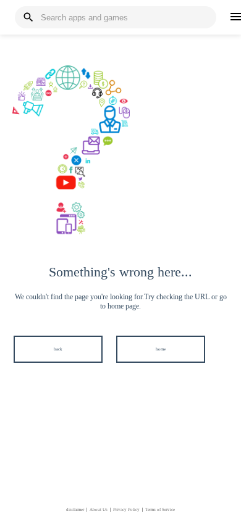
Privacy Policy (126, 509)
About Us (99, 509)
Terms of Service (160, 509)
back (58, 349)
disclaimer (75, 509)
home (161, 349)
